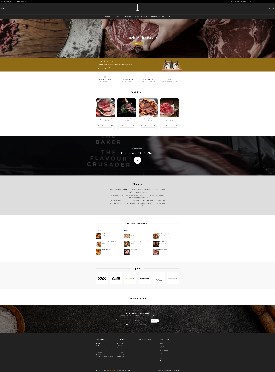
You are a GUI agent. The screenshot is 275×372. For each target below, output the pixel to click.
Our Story (98, 343)
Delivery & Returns (100, 354)
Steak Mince (169, 119)
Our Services (99, 352)
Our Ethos (98, 345)
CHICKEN (136, 16)
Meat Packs (120, 352)
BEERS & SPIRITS (166, 16)
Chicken (119, 349)
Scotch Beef (120, 343)
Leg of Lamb (134, 249)
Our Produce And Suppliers (102, 349)
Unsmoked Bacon (163, 249)
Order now (137, 43)
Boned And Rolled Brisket (148, 119)
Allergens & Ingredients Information (105, 356)
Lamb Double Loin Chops (137, 241)
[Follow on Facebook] (1, 9)
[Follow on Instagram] (4, 9)
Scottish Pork (120, 347)
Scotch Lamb (120, 345)
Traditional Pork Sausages (166, 234)
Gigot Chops (134, 234)
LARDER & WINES (154, 16)
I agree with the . (138, 324)
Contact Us (98, 360)
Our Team (98, 347)
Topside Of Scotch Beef (105, 119)
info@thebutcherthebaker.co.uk (20, 1)
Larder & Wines (121, 354)
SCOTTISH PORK (128, 16)
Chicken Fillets (106, 234)
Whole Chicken (106, 249)
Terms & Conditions (100, 358)
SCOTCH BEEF (107, 16)
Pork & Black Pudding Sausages (167, 241)
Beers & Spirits (120, 356)
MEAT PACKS (144, 16)
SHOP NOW (103, 68)
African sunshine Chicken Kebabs (110, 241)
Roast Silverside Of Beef (126, 119)
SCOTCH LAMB (117, 16)
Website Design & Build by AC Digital (168, 370)
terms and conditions (142, 324)
